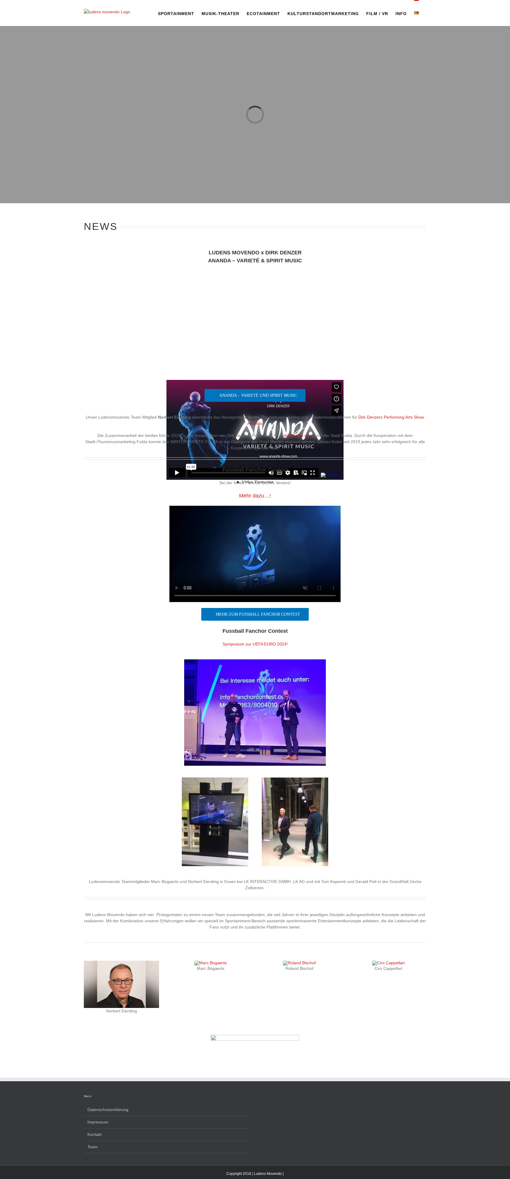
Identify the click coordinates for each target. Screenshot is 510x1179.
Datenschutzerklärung (107, 1109)
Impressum (97, 1122)
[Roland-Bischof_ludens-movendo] (299, 962)
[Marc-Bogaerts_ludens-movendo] (210, 962)
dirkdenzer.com (298, 435)
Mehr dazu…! (255, 496)
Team (92, 1146)
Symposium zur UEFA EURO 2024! (255, 644)
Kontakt (94, 1134)
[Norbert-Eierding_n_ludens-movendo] (121, 962)
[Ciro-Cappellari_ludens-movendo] (388, 962)
